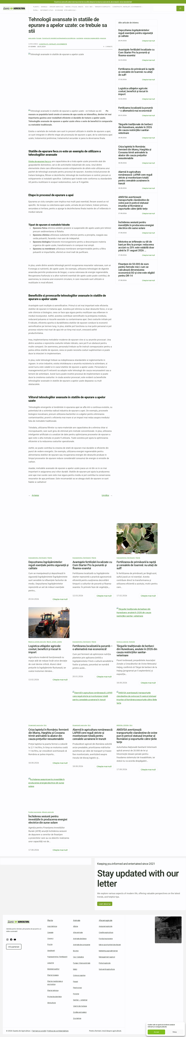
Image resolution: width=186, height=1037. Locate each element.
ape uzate (32, 38)
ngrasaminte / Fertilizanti (57, 956)
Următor (105, 495)
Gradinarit (51, 950)
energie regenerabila (91, 38)
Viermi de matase (80, 1006)
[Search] (180, 8)
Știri (45, 725)
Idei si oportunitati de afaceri (110, 944)
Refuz (175, 1032)
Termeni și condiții (39, 1031)
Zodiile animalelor (80, 1012)
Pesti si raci (77, 987)
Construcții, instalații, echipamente (53, 44)
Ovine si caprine (79, 975)
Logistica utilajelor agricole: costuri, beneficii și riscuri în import (44, 649)
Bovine (75, 951)
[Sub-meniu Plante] (39, 6)
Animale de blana (79, 938)
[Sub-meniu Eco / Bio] (93, 6)
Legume (50, 963)
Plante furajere (53, 975)
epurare (103, 38)
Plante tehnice (52, 990)
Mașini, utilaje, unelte (54, 642)
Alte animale (78, 932)
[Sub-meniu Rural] (38, 10)
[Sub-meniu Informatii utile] (53, 10)
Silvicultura (51, 1003)
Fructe (49, 944)
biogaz (38, 38)
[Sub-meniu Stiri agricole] (76, 10)
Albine (75, 926)
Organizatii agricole (35, 725)
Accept (156, 1032)
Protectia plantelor (54, 996)
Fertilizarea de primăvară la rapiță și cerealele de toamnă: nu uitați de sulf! (137, 565)
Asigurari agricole (105, 926)
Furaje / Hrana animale (81, 963)
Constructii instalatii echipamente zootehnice (59, 38)
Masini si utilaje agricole (37, 642)
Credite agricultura (106, 932)
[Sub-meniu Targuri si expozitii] (110, 6)
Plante (49, 558)
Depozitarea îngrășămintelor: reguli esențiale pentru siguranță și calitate (48, 565)
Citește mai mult (148, 40)
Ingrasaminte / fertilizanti (37, 558)
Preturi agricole (104, 963)
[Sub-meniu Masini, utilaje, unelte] (83, 6)
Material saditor (53, 969)
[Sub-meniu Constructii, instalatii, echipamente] (142, 6)
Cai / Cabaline (78, 957)
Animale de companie (81, 944)
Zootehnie (77, 1018)
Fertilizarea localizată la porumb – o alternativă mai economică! (93, 647)
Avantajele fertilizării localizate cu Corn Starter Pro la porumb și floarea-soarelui (92, 565)
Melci (75, 969)
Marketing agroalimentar (108, 951)
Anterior (35, 495)
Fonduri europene (106, 938)
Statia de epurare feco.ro (39, 161)
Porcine (76, 994)
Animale (76, 920)
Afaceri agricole (105, 920)
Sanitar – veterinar (80, 1000)
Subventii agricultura (107, 969)
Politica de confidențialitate (57, 1031)
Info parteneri (14, 946)
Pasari (75, 981)
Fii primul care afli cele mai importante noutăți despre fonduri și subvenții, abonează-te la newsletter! (93, 2)
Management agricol (107, 957)
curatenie (79, 38)
